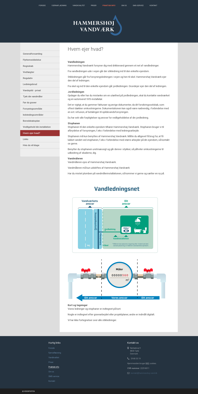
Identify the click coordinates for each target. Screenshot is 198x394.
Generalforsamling (32, 53)
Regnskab (28, 66)
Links (25, 139)
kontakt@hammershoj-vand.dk (144, 373)
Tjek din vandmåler (33, 96)
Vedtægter (28, 72)
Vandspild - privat (32, 90)
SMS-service (138, 5)
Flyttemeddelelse (32, 59)
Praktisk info (109, 5)
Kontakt (153, 5)
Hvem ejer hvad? (31, 133)
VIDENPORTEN (29, 391)
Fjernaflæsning (59, 5)
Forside (42, 5)
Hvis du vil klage (31, 145)
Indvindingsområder (33, 114)
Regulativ (27, 78)
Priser (93, 5)
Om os (124, 5)
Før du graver (30, 102)
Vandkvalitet (79, 5)
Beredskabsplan (31, 120)
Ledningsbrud (30, 84)
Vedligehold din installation (37, 127)
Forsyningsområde (32, 108)
